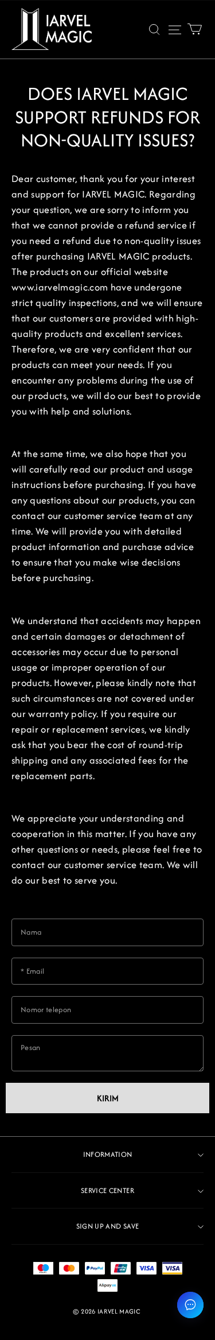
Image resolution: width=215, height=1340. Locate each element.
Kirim (108, 1098)
